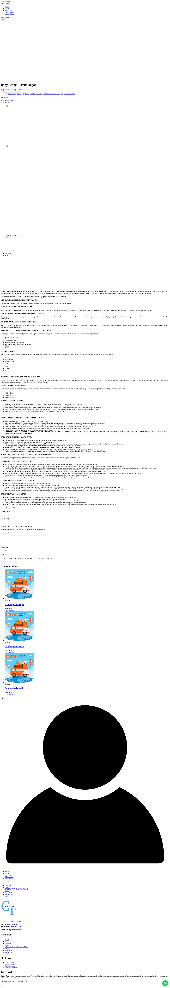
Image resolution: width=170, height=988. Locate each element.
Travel (7, 8)
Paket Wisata (9, 12)
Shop (6, 896)
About (7, 882)
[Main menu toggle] (4, 19)
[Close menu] (3, 698)
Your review (5, 547)
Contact (7, 887)
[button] (14, 92)
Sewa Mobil (8, 10)
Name (3, 551)
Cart (6, 884)
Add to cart (5, 92)
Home (7, 7)
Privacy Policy (9, 962)
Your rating (5, 533)
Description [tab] (8, 253)
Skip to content (5, 1)
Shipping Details (10, 964)
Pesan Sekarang (14, 92)
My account (8, 892)
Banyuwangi (12, 94)
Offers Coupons (10, 966)
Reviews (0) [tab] (8, 255)
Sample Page (9, 894)
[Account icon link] (85, 868)
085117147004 (12, 924)
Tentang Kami (9, 14)
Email (3, 554)
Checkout (8, 885)
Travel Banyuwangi (36, 94)
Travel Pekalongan (69, 94)
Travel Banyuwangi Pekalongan (53, 94)
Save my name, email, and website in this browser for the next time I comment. (27, 558)
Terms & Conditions (11, 967)
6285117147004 (16, 926)
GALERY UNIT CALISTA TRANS (16, 889)
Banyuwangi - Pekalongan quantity (12, 90)
